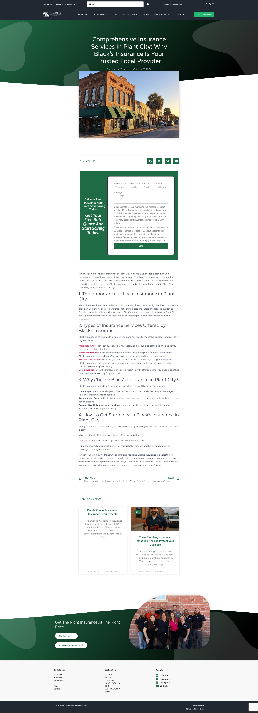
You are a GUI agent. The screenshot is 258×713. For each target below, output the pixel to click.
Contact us (84, 440)
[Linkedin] (206, 4)
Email (145, 184)
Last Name (133, 184)
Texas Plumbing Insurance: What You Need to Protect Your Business (155, 541)
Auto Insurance (87, 346)
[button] (150, 161)
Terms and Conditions (195, 709)
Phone (159, 184)
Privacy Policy (198, 706)
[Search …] (115, 4)
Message (118, 192)
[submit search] (148, 4)
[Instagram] (213, 4)
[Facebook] (210, 4)
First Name (119, 184)
